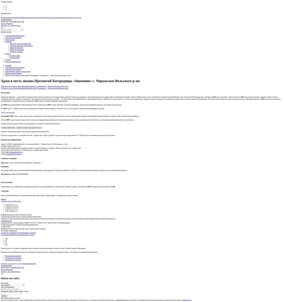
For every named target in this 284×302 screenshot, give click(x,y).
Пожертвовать (6, 20)
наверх (3, 199)
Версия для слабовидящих (11, 26)
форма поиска (76, 18)
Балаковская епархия (13, 260)
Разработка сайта (29, 264)
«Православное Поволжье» (11, 201)
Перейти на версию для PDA (12, 264)
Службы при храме (8, 128)
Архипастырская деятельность (21, 46)
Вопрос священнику (13, 62)
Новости (8, 42)
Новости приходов (17, 50)
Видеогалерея (15, 56)
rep (6, 238)
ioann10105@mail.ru (14, 154)
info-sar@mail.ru (7, 24)
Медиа (7, 54)
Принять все (186, 300)
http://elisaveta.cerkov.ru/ (14, 152)
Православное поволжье (35, 18)
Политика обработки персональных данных (17, 235)
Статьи (8, 60)
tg (6, 240)
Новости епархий (16, 48)
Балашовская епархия (13, 258)
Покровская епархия (13, 256)
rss (6, 244)
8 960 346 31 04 (18, 22)
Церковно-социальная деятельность (29, 128)
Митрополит (10, 40)
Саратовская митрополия (14, 36)
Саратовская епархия (13, 38)
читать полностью (8, 112)
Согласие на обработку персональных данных (18, 233)
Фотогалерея (14, 58)
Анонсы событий (16, 52)
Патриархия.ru (6, 221)
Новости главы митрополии (20, 44)
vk (6, 242)
